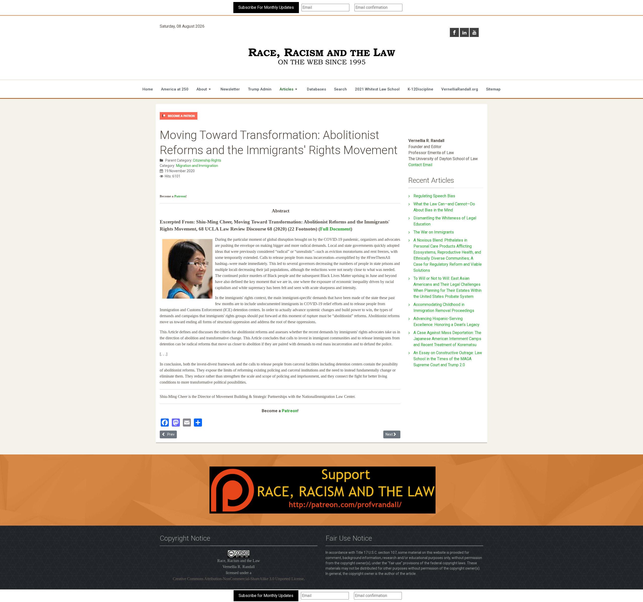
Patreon (180, 196)
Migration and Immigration (197, 166)
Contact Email (420, 164)
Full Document (335, 228)
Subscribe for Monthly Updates (266, 595)
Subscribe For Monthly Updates (266, 7)
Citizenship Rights (207, 160)
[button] (204, 89)
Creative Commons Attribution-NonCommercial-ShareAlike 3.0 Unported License (238, 579)
